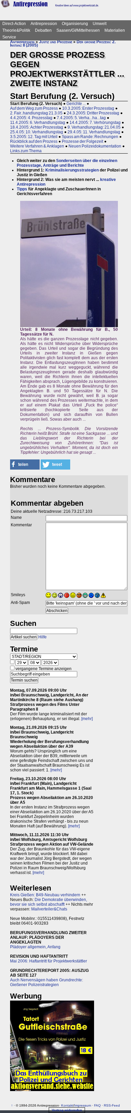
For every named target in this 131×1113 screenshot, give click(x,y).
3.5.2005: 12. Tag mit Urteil (33, 136)
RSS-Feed (112, 1105)
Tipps (22, 189)
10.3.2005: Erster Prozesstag (88, 108)
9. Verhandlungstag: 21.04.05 (94, 127)
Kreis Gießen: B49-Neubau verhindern (45, 895)
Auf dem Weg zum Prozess (34, 108)
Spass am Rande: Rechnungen (90, 136)
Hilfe (42, 637)
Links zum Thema (26, 151)
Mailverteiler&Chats (49, 909)
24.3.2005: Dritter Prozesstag (93, 113)
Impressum (82, 1105)
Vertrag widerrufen (67, 1110)
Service (9, 37)
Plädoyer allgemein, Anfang (35, 947)
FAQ (97, 1105)
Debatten (43, 30)
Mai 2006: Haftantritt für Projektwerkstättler (48, 961)
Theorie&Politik (16, 30)
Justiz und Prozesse (55, 41)
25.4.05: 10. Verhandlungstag (36, 132)
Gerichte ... (76, 103)
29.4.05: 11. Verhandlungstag (94, 132)
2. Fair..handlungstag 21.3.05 (36, 113)
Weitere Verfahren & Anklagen (37, 146)
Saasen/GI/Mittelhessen (78, 30)
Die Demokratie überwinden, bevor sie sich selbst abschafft (48, 902)
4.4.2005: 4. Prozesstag (31, 117)
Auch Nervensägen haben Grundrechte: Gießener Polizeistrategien (46, 982)
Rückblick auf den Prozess (33, 141)
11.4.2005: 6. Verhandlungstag (37, 122)
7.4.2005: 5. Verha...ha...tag (81, 117)
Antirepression (44, 23)
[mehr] (87, 718)
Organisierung (75, 23)
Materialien (114, 30)
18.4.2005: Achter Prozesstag (36, 127)
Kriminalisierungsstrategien (72, 170)
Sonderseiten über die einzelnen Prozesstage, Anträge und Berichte (67, 163)
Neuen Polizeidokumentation (95, 146)
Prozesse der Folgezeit (82, 141)
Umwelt (99, 23)
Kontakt (67, 1105)
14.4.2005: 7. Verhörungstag (95, 122)
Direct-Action (14, 23)
